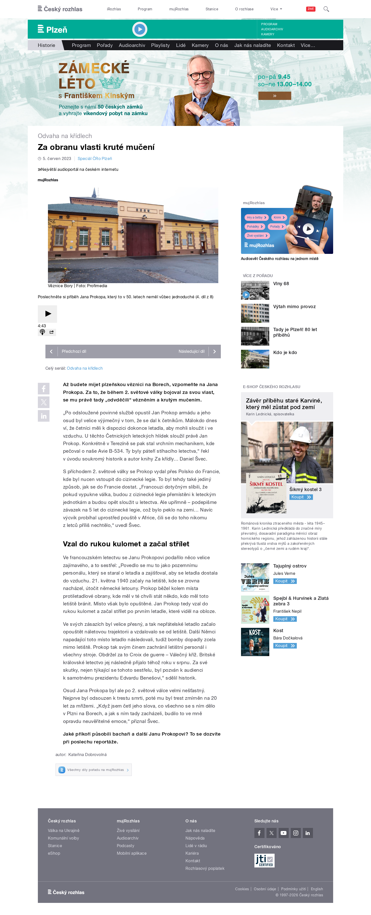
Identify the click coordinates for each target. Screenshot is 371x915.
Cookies (242, 889)
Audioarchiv (272, 29)
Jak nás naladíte (252, 45)
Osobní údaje (265, 889)
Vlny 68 (281, 283)
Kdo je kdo (285, 352)
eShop (54, 853)
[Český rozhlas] (60, 9)
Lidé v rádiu (196, 845)
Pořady (105, 45)
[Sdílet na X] (43, 402)
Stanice (212, 9)
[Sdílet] (51, 332)
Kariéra (192, 853)
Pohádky (253, 226)
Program (145, 9)
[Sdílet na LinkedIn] (43, 416)
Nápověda (195, 838)
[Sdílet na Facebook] (43, 388)
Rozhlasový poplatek (205, 868)
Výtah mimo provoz (294, 306)
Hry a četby (254, 217)
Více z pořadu (258, 276)
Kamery (267, 34)
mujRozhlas (179, 9)
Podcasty (126, 845)
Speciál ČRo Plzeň (95, 158)
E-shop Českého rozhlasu (272, 387)
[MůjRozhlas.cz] (48, 180)
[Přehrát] (47, 314)
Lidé (181, 45)
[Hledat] (326, 9)
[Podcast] (42, 332)
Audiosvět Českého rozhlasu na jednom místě (280, 259)
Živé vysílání (255, 235)
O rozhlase (244, 9)
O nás (221, 45)
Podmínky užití (293, 889)
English (317, 889)
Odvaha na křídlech (85, 368)
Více (308, 45)
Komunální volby (63, 838)
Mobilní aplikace (132, 853)
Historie (46, 45)
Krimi (277, 217)
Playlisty (160, 45)
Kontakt (286, 45)
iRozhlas (114, 9)
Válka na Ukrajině (64, 830)
